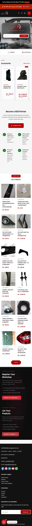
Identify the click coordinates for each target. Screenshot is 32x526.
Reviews (3, 479)
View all (16, 362)
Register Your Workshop (10, 397)
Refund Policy (4, 477)
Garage (3, 493)
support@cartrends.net (10, 464)
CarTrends (20, 84)
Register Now (17, 125)
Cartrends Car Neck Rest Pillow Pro (21, 87)
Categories (4, 497)
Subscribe (25, 512)
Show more (26, 63)
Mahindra (5, 84)
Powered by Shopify (20, 524)
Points (2, 495)
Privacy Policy (4, 481)
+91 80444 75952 (9, 461)
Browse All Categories (11, 41)
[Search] (19, 13)
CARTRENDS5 (26, 6)
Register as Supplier (9, 434)
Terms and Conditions (6, 483)
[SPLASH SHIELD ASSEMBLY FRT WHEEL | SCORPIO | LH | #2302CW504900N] (8, 74)
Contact (3, 491)
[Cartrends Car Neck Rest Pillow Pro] (22, 74)
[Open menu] (29, 13)
